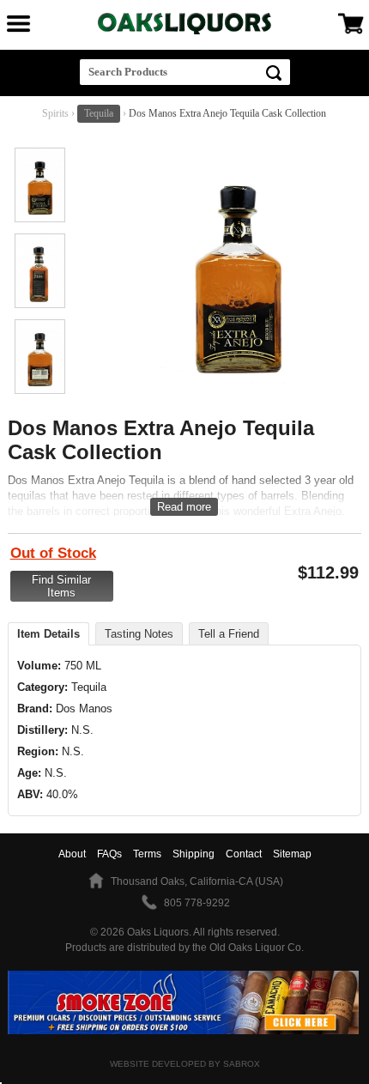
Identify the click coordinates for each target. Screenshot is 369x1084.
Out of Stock (53, 553)
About (72, 854)
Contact (244, 854)
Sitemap (292, 854)
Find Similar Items (61, 586)
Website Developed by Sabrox (185, 1064)
